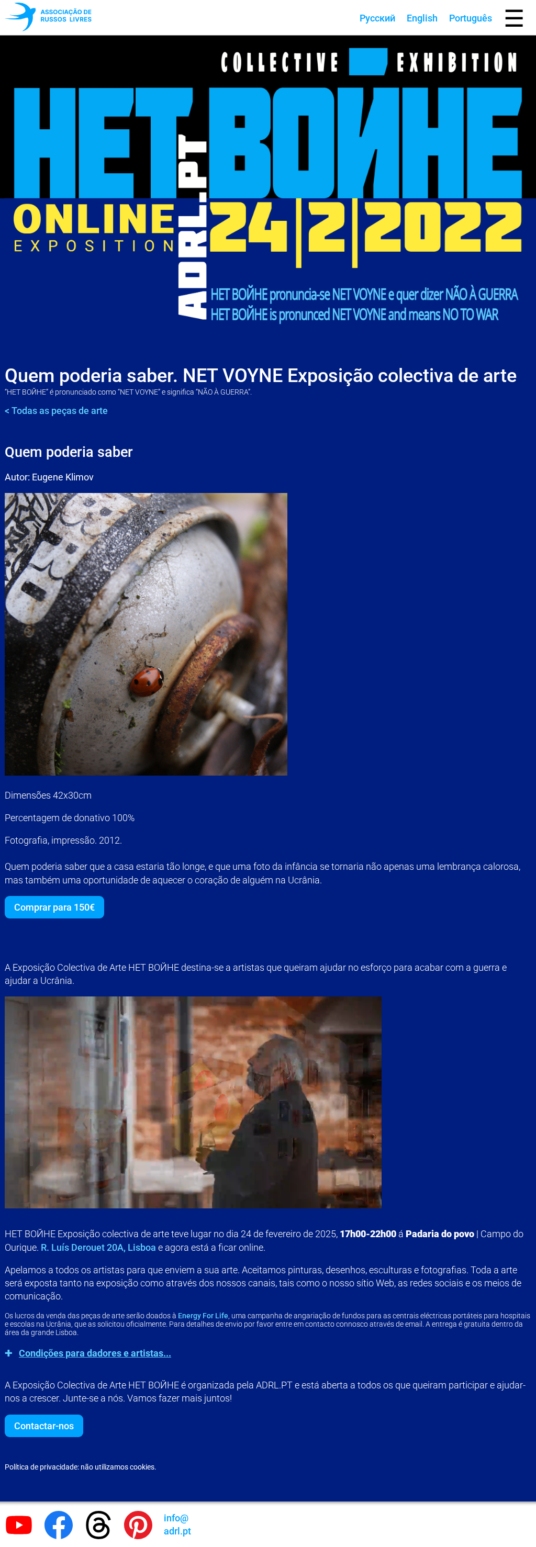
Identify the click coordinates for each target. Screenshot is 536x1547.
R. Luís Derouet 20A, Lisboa (98, 1247)
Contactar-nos (44, 1425)
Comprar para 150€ (54, 907)
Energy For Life (203, 1315)
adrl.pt (177, 1524)
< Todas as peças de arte (56, 410)
